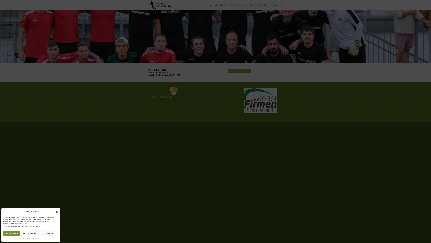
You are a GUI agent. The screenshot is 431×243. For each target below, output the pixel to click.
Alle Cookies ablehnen (31, 233)
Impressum (35, 239)
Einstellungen (49, 233)
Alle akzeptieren (12, 233)
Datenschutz (26, 239)
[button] (57, 211)
